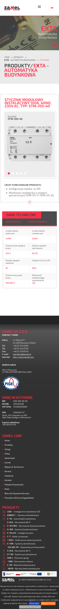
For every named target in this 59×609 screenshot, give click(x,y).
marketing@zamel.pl (22, 354)
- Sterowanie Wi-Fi (19, 522)
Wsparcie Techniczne (14, 467)
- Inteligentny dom (20, 533)
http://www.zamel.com (23, 357)
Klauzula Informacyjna (30, 607)
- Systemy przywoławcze (22, 554)
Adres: (5, 340)
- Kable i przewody (17, 536)
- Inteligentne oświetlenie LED (23, 512)
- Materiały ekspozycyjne (21, 565)
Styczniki (44, 60)
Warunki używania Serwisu (17, 493)
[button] (7, 144)
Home (7, 440)
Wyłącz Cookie (48, 603)
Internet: (6, 357)
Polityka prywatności (14, 484)
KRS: (4, 412)
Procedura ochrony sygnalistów (19, 498)
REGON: (5, 404)
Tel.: (4, 346)
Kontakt (8, 480)
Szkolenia (9, 476)
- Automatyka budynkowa (20, 60)
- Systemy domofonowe (21, 544)
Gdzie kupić (10, 458)
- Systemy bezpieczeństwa (22, 529)
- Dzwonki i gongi (18, 558)
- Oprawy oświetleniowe (23, 515)
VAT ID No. (6, 407)
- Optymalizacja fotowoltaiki (26, 547)
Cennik (8, 462)
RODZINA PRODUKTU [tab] (37, 222)
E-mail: (5, 354)
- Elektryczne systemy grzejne (24, 540)
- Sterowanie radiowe (20, 561)
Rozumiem (34, 603)
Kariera (8, 471)
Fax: (4, 351)
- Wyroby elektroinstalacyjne (23, 568)
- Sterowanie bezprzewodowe (26, 526)
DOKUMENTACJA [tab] (13, 222)
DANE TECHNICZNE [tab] (21, 215)
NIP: (4, 401)
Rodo (7, 489)
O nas (7, 454)
